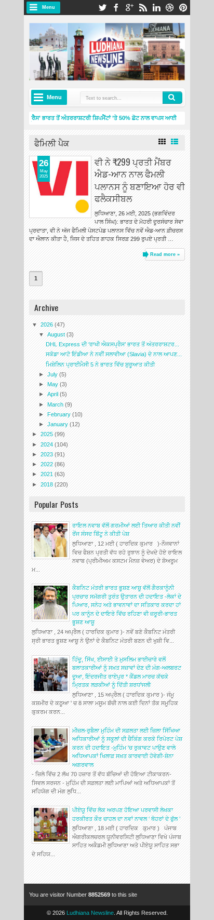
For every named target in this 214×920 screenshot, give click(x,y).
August (56, 334)
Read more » (165, 254)
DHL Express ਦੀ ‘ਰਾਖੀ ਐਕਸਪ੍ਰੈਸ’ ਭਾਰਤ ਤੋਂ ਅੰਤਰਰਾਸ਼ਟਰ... (112, 344)
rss (143, 7)
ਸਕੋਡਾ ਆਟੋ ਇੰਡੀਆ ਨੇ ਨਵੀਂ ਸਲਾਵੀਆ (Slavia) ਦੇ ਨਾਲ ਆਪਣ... (114, 354)
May (53, 384)
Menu (48, 7)
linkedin (156, 7)
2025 (48, 434)
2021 (48, 474)
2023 (48, 454)
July (53, 374)
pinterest (183, 7)
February (59, 414)
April (53, 394)
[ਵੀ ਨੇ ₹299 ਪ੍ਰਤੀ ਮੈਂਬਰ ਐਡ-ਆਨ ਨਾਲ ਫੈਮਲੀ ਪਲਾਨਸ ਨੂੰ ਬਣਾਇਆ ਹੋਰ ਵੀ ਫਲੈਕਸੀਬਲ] (60, 187)
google (129, 7)
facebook (116, 7)
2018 (48, 484)
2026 (48, 324)
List (174, 142)
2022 (48, 464)
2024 (48, 444)
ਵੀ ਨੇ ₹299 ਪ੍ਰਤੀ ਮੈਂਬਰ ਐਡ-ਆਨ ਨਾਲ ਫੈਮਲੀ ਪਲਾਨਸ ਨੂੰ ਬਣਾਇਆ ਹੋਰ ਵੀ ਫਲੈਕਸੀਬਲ (140, 179)
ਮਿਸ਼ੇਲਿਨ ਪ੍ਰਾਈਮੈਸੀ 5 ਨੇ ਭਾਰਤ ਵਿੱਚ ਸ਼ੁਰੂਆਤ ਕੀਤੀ (100, 364)
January (58, 424)
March (56, 404)
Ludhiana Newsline (90, 913)
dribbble (170, 7)
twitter (102, 7)
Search (172, 97)
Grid (162, 142)
